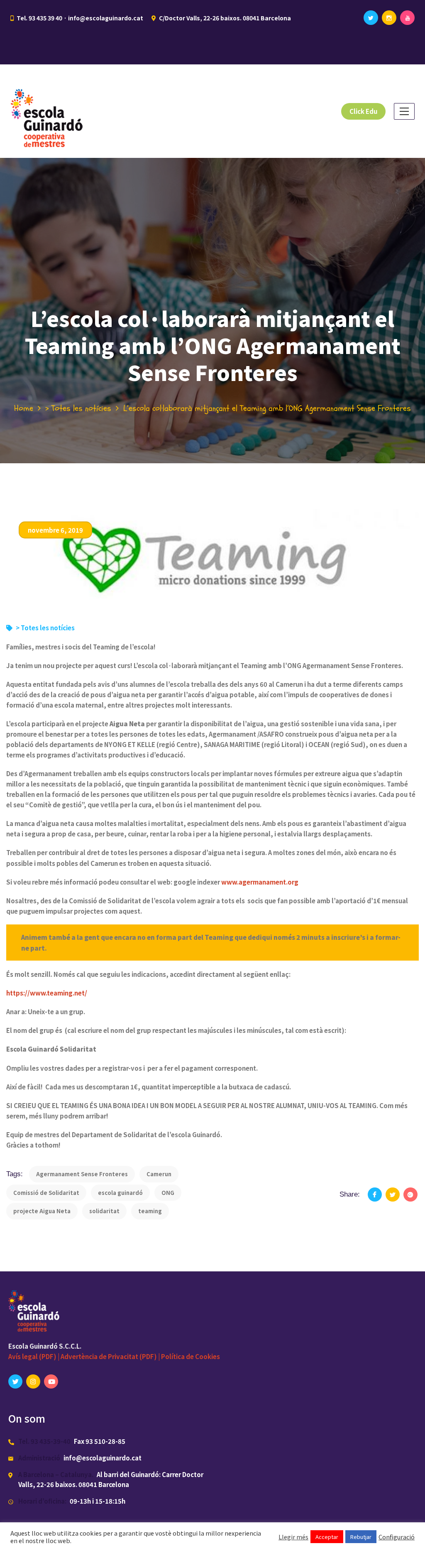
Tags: (14, 1174)
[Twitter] (371, 17)
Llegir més (293, 1537)
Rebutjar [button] (360, 1537)
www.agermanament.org (259, 882)
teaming (150, 1211)
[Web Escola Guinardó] (49, 111)
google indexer (196, 882)
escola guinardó (120, 1193)
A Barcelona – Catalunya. (55, 1474)
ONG (167, 1193)
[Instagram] (389, 17)
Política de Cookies (190, 1356)
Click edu (363, 111)
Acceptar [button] (326, 1537)
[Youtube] (407, 17)
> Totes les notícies (78, 408)
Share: (350, 1194)
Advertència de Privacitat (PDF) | (111, 1356)
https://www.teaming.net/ (46, 992)
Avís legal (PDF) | (34, 1356)
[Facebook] (375, 1194)
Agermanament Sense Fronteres (82, 1174)
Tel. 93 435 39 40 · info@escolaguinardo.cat (80, 18)
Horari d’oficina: (42, 1501)
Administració (39, 1457)
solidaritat (104, 1211)
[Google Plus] (410, 1194)
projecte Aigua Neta (42, 1211)
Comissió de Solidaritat (46, 1193)
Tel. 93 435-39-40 (44, 1441)
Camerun (159, 1174)
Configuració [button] (397, 1537)
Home (23, 408)
